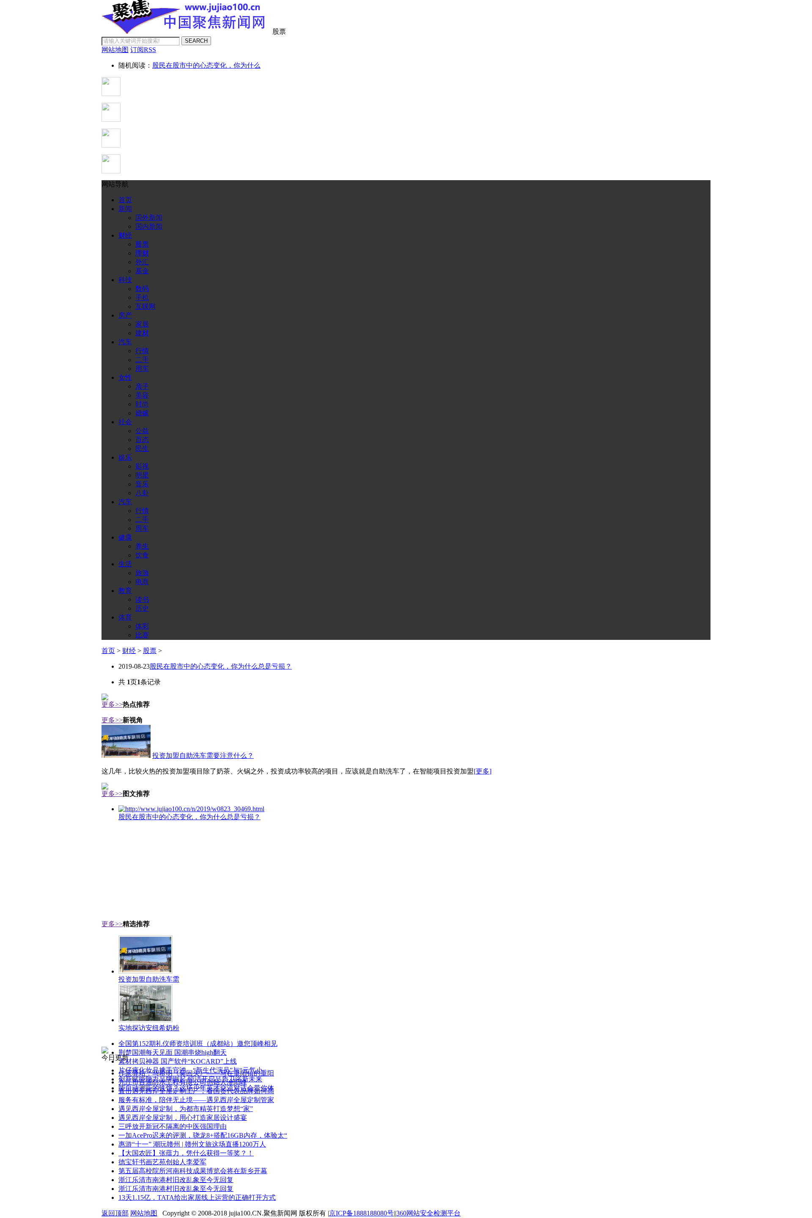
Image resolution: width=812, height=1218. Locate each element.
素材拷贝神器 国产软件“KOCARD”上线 (177, 1061)
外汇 (142, 262)
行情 (142, 350)
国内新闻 (148, 226)
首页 (125, 199)
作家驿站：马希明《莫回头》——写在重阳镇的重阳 (196, 1073)
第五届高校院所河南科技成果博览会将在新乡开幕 (192, 1170)
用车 (142, 368)
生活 (125, 564)
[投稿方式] (111, 119)
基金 (142, 270)
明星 (142, 475)
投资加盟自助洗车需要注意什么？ (203, 755)
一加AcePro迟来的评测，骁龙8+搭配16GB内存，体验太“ (202, 1135)
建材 (142, 333)
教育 (125, 590)
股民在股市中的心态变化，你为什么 (206, 65)
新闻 (125, 208)
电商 (142, 581)
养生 (142, 546)
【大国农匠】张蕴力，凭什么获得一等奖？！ (186, 1153)
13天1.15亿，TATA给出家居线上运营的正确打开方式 (197, 1197)
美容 (142, 395)
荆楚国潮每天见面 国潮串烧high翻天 (172, 1052)
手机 (142, 297)
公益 (142, 430)
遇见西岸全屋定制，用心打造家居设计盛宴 (182, 1117)
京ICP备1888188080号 (361, 1213)
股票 (142, 244)
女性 (125, 377)
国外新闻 (148, 217)
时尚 (142, 404)
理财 (142, 253)
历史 (142, 608)
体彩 (142, 626)
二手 (142, 359)
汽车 (125, 342)
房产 (125, 315)
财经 (125, 235)
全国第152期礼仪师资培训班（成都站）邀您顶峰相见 (197, 1043)
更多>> (112, 704)
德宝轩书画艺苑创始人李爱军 (162, 1162)
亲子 (142, 386)
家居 (142, 324)
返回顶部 (115, 1213)
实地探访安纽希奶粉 (148, 1027)
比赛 (142, 635)
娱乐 (125, 457)
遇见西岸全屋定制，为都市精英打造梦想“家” (185, 1108)
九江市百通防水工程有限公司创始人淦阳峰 (182, 1082)
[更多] (482, 771)
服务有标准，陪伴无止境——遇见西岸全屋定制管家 (196, 1099)
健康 (125, 537)
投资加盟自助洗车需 (148, 979)
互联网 (145, 306)
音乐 (142, 484)
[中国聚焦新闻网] (186, 31)
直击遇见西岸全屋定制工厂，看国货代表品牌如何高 (196, 1091)
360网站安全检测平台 (428, 1213)
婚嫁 (142, 413)
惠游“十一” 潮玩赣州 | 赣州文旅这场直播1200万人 (192, 1144)
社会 (125, 421)
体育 (125, 617)
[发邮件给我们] (111, 145)
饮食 (142, 555)
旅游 (142, 572)
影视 (142, 466)
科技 (125, 279)
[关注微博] (111, 171)
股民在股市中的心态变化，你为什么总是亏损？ (221, 666)
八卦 (142, 493)
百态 (142, 439)
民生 (142, 448)
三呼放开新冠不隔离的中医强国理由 (172, 1126)
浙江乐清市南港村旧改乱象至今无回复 (175, 1179)
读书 (142, 599)
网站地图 (143, 1213)
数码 (142, 288)
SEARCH (196, 41)
